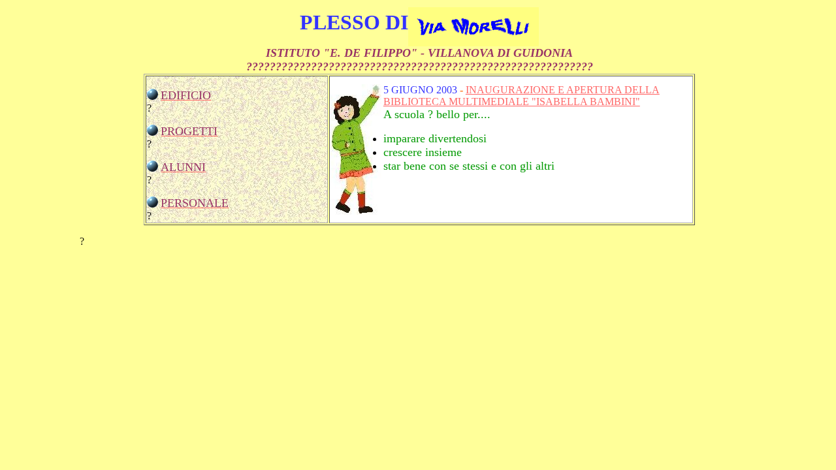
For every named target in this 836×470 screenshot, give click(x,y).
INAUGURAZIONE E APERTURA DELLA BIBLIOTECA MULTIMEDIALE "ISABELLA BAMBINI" (521, 95)
